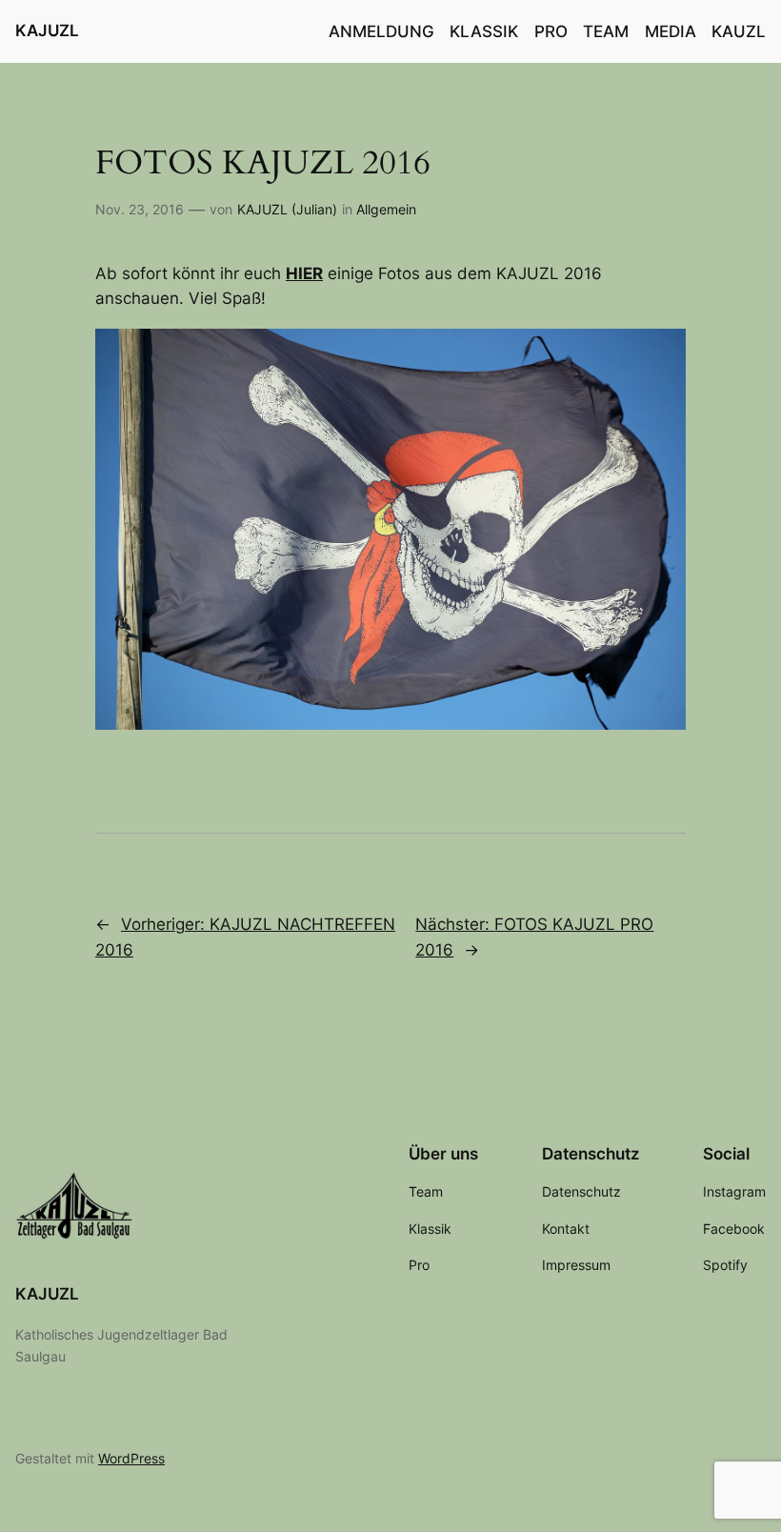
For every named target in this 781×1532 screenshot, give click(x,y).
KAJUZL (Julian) (287, 209)
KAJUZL (47, 30)
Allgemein (386, 209)
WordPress (131, 1458)
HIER (304, 273)
